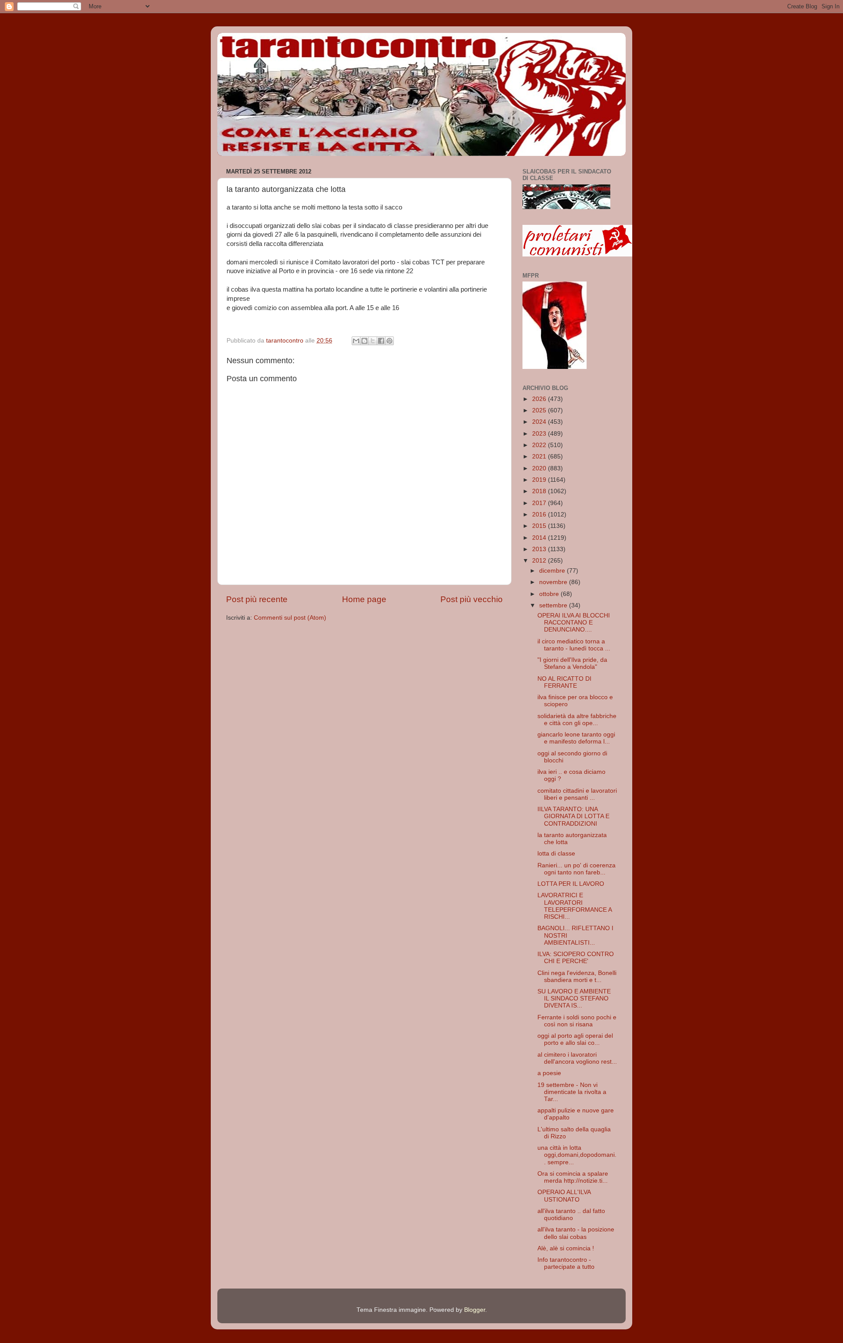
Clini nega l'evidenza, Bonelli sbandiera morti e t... (576, 976)
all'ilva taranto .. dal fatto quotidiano (571, 1214)
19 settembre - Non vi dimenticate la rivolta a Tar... (571, 1092)
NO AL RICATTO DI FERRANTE (564, 682)
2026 (540, 399)
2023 (540, 433)
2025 (540, 410)
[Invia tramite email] (356, 340)
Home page (364, 599)
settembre (554, 605)
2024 (540, 422)
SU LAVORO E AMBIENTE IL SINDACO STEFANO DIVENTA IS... (574, 998)
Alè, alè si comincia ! (565, 1248)
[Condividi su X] (372, 340)
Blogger (474, 1310)
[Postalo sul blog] (364, 340)
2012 (540, 560)
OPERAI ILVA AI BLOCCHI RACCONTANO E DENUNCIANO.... (573, 622)
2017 (540, 503)
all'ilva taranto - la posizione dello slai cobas (575, 1233)
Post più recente (257, 599)
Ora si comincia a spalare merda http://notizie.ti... (572, 1177)
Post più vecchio (471, 599)
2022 (540, 445)
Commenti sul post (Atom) (290, 617)
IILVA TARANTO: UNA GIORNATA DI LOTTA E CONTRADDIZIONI (573, 816)
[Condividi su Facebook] (381, 340)
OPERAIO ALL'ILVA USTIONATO (564, 1195)
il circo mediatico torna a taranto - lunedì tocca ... (573, 645)
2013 (540, 549)
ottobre (550, 594)
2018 (540, 491)
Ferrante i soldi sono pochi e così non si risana (576, 1021)
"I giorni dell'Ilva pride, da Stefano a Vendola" (572, 663)
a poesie (549, 1073)
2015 (540, 526)
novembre (554, 582)
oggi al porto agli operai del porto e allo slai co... (575, 1039)
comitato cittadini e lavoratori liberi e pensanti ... (577, 794)
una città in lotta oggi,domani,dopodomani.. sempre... (576, 1154)
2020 (540, 468)
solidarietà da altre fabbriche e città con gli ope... (576, 719)
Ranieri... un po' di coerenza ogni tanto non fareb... (576, 869)
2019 (540, 480)
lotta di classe (556, 853)
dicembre (553, 570)
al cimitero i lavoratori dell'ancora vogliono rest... (577, 1058)
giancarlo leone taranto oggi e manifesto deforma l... (576, 738)
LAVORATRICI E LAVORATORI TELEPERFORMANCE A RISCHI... (574, 906)
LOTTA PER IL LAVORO (570, 884)
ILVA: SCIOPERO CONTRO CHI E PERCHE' (575, 957)
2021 (540, 456)
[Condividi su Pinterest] (389, 340)
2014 (540, 537)
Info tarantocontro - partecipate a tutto (565, 1263)
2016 (540, 514)
